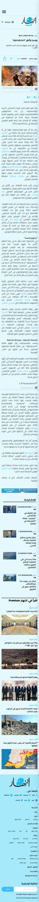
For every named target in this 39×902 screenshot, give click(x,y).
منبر (20, 831)
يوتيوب (16, 795)
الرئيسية (34, 807)
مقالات (35, 828)
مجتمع (27, 819)
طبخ (12, 858)
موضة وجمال (22, 858)
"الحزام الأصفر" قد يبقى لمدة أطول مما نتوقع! (20, 744)
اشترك (8, 889)
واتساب (17, 800)
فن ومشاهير (33, 858)
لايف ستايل (33, 855)
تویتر (33, 795)
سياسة (35, 819)
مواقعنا (8, 22)
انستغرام (6, 795)
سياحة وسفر (33, 862)
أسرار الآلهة (18, 819)
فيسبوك (25, 795)
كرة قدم (34, 838)
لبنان (34, 531)
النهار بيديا (33, 871)
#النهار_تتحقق (32, 867)
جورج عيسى (33, 58)
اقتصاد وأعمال (32, 823)
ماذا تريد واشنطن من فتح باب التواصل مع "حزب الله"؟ (20, 644)
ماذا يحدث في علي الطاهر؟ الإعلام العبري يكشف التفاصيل (28, 563)
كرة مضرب (16, 838)
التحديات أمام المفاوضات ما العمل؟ (21, 611)
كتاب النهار (33, 607)
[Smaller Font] (34, 97)
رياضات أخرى (33, 846)
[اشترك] (19, 490)
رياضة (35, 835)
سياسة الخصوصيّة (31, 875)
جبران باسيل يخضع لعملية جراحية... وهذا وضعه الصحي (28, 541)
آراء (26, 831)
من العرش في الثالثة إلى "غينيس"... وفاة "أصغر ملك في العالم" (29, 518)
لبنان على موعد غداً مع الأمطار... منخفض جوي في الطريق (28, 585)
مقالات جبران (11, 831)
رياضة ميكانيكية (32, 842)
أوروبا (35, 35)
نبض (33, 800)
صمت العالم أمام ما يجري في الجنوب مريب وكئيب (21, 710)
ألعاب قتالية (20, 842)
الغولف (11, 842)
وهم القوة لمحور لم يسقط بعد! (23, 677)
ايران (35, 812)
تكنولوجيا (34, 851)
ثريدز (25, 800)
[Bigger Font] (29, 97)
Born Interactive (21, 898)
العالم (33, 506)
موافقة (33, 428)
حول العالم (23, 862)
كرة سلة (25, 838)
